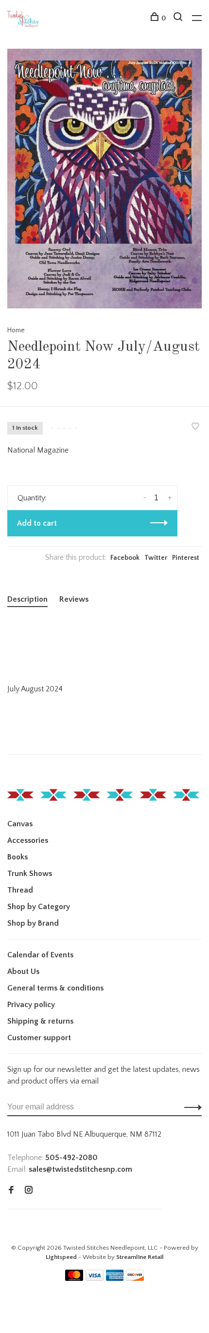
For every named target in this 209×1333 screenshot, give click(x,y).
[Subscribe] (190, 1107)
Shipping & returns (40, 1021)
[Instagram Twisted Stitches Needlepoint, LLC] (29, 1190)
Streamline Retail (140, 1257)
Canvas (20, 823)
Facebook (124, 558)
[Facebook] (11, 1190)
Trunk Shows (29, 873)
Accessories (27, 840)
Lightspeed (61, 1257)
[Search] (179, 18)
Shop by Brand (33, 923)
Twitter (155, 558)
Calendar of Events (40, 955)
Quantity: (32, 498)
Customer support (39, 1037)
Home (16, 330)
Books (17, 857)
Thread (20, 890)
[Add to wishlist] (195, 427)
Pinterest (185, 558)
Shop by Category (38, 906)
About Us (23, 971)
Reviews (73, 599)
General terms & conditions (55, 988)
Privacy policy (31, 1004)
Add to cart (37, 523)
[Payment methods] (74, 1278)
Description (27, 599)
